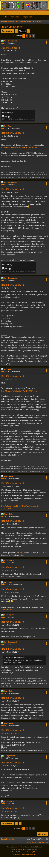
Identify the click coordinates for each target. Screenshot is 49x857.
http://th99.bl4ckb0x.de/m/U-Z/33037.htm (19, 391)
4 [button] (33, 36)
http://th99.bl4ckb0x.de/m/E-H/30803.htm (19, 147)
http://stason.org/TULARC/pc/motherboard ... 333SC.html (20, 507)
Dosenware (12, 41)
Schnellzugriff (2, 13)
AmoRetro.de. (6, 610)
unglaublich (10, 756)
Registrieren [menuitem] (47, 13)
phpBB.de (34, 852)
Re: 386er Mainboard (12, 132)
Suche (4, 17)
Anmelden (15, 17)
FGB (10, 582)
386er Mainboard (11, 27)
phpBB (17, 847)
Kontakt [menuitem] (28, 842)
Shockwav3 (12, 642)
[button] (35, 36)
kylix (11, 476)
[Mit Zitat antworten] (46, 42)
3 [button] (30, 36)
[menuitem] (40, 842)
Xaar (9, 126)
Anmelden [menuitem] (43, 13)
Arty (19, 849)
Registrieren (27, 17)
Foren (6, 13)
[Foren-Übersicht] (24, 5)
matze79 (10, 560)
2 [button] (26, 36)
